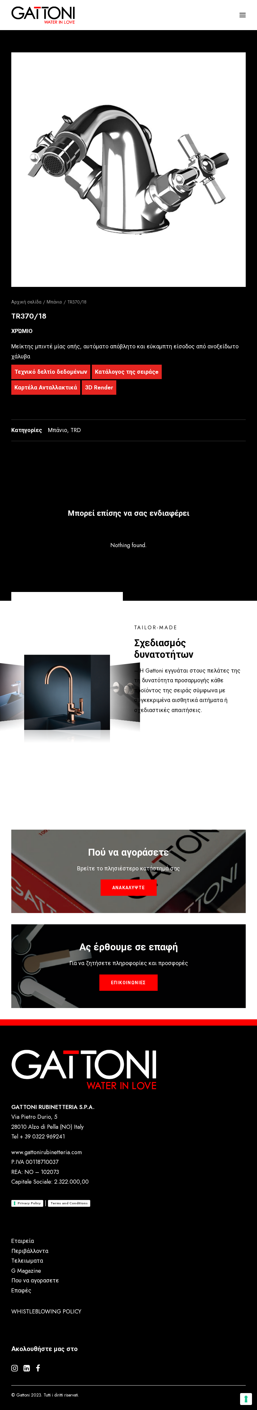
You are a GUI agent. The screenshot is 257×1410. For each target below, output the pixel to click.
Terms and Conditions (69, 1203)
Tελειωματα (27, 1261)
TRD (76, 430)
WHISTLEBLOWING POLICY (46, 1311)
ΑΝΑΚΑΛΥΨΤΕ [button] (128, 888)
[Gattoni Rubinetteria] (43, 15)
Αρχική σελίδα (26, 302)
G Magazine (26, 1271)
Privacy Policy (29, 1203)
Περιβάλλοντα (29, 1251)
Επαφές (21, 1290)
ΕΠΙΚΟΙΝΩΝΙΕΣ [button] (128, 983)
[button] (128, 169)
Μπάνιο (54, 302)
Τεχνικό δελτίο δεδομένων (50, 372)
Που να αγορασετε (35, 1280)
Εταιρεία (22, 1241)
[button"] (14, 1369)
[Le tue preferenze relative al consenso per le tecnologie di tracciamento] (246, 1399)
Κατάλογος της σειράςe (127, 372)
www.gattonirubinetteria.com (46, 1152)
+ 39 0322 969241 (42, 1137)
